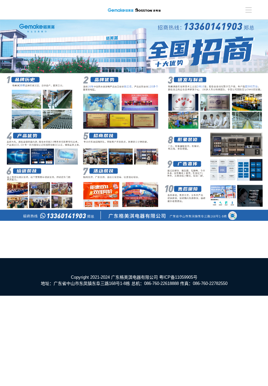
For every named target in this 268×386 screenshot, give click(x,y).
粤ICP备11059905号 (178, 277)
